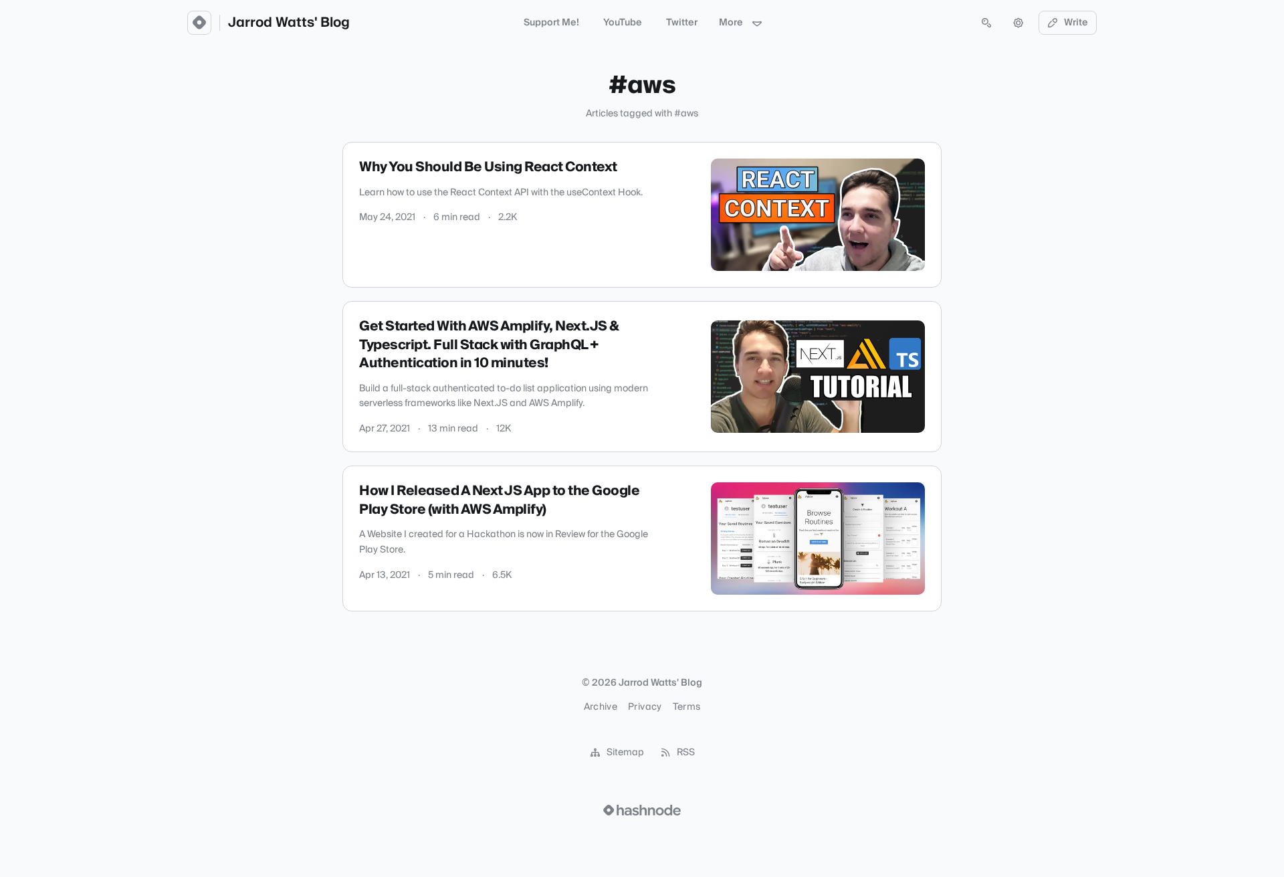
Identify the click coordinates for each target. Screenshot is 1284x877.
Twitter (682, 23)
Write (1076, 23)
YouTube (622, 23)
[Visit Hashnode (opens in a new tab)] (642, 810)
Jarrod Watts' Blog (289, 22)
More (731, 23)
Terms (687, 707)
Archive (600, 707)
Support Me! (551, 23)
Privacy (644, 707)
